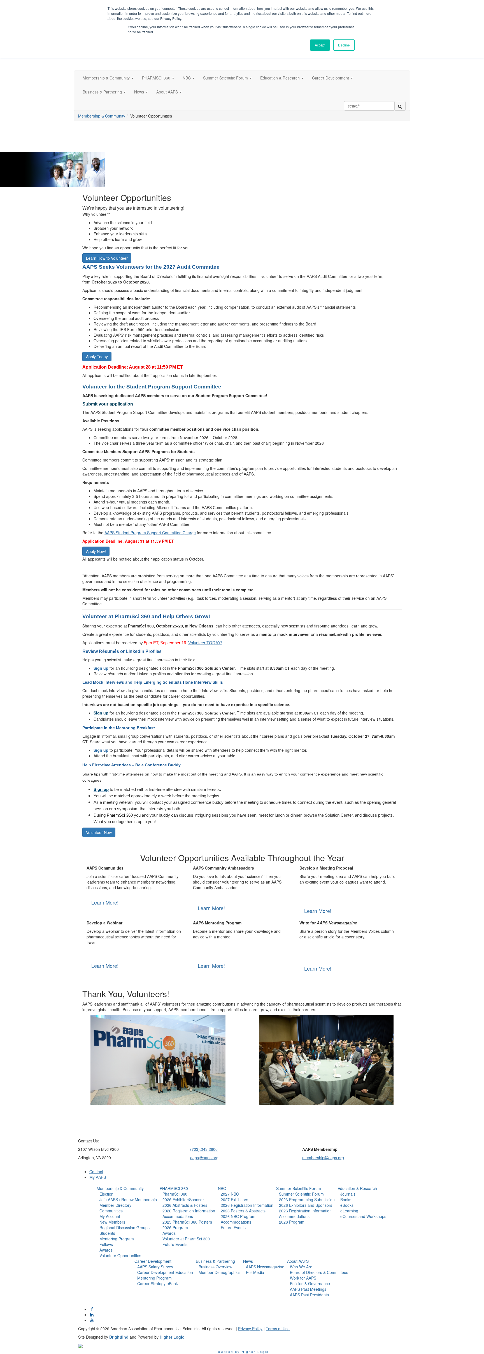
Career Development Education (165, 1272)
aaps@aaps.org (204, 1157)
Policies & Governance (310, 1283)
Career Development (152, 1261)
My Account (109, 1216)
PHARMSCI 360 (174, 1188)
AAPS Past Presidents (309, 1294)
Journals (347, 1194)
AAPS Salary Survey (155, 1266)
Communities (111, 1211)
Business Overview (215, 1266)
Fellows (106, 1244)
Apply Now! (96, 551)
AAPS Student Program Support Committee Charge (150, 532)
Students (107, 1233)
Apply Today (97, 356)
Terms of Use (278, 1328)
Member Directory (115, 1205)
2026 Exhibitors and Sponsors (305, 1205)
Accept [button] (320, 45)
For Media (255, 1272)
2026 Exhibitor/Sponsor (183, 1199)
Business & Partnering (215, 1261)
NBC (222, 1188)
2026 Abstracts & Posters (184, 1205)
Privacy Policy (250, 1328)
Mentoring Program (116, 1238)
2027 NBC (230, 1194)
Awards (106, 1250)
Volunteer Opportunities (120, 1255)
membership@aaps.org (323, 1157)
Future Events (174, 1244)
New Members (112, 1222)
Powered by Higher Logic (242, 1351)
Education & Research (357, 1188)
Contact (96, 1171)
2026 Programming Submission (307, 1199)
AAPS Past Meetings (308, 1289)
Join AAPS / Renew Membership (128, 1199)
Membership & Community (101, 116)
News (248, 1261)
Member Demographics (219, 1272)
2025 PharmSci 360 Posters (187, 1222)
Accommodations (177, 1216)
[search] (400, 106)
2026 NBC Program (238, 1216)
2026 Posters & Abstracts (243, 1211)
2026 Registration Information (188, 1211)
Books (345, 1199)
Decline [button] (344, 45)
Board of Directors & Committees (319, 1272)
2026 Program (175, 1227)
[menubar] (127, 1224)
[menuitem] (126, 1222)
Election (106, 1194)
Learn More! (104, 902)
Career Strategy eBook (157, 1283)
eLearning (349, 1211)
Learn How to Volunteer (107, 258)
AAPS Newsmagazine (265, 1266)
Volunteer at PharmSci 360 (186, 1238)
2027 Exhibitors (234, 1199)
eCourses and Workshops (363, 1216)
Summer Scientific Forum (298, 1188)
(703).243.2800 (204, 1149)
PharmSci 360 (174, 1194)
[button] (108, 78)
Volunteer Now (99, 832)
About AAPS (298, 1261)
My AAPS (97, 1177)
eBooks (346, 1205)
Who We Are (301, 1266)
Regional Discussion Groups (124, 1227)
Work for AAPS (303, 1278)
